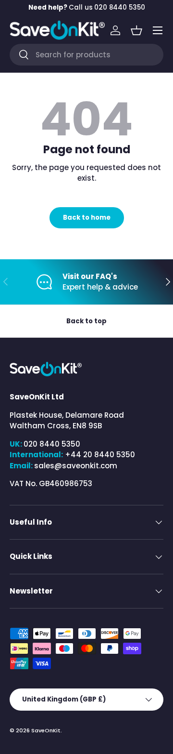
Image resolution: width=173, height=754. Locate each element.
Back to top (86, 321)
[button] (136, 30)
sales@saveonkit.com (75, 466)
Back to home (87, 217)
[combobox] (86, 55)
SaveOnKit (46, 730)
